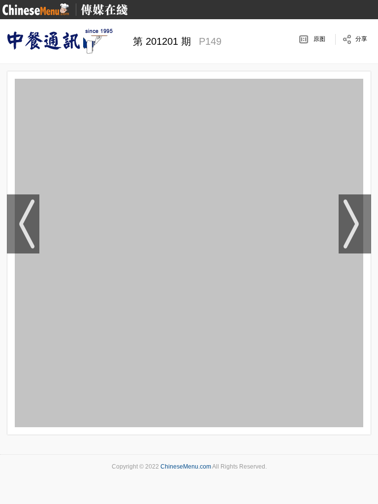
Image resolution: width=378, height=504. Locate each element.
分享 (361, 38)
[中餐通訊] (59, 41)
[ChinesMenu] (35, 9)
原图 (319, 38)
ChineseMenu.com (185, 466)
